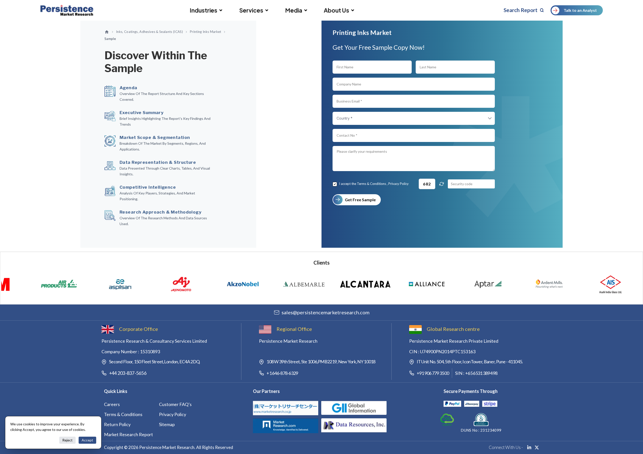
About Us (336, 10)
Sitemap (167, 424)
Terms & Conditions (371, 184)
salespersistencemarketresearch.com (325, 312)
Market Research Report (128, 434)
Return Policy (117, 424)
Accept (87, 440)
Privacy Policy (398, 184)
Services (251, 10)
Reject (67, 440)
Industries (203, 10)
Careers (112, 404)
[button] (485, 118)
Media (293, 10)
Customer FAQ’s (175, 404)
